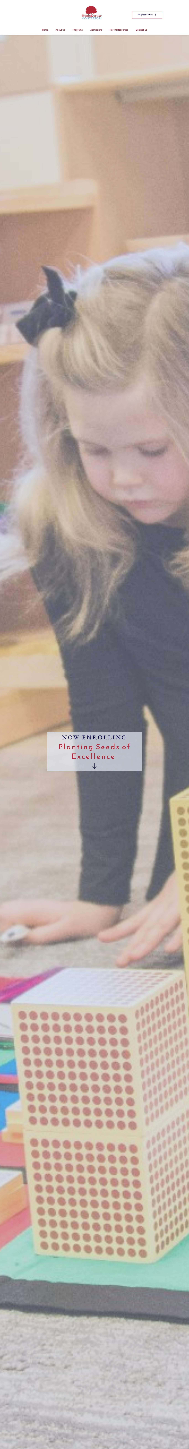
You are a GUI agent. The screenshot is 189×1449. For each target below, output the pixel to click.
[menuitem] (45, 30)
